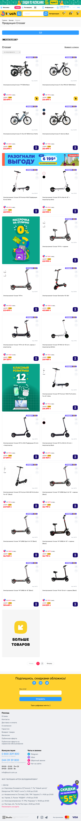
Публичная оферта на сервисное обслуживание (12, 743)
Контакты (5, 719)
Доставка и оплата (9, 723)
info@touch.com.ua (9, 772)
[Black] (44, 177)
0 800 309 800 (10, 754)
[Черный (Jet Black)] (44, 113)
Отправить (40, 699)
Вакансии (6, 735)
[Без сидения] (44, 226)
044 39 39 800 (10, 760)
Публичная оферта (9, 738)
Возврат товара (8, 732)
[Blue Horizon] (44, 110)
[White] (44, 173)
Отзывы (5, 716)
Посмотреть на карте (10, 807)
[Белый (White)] (44, 373)
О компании (6, 726)
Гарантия (5, 729)
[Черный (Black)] (44, 370)
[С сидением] (44, 222)
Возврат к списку (72, 47)
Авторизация (54, 14)
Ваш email (22, 689)
